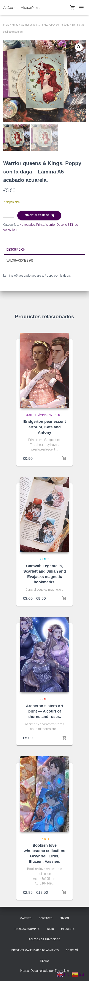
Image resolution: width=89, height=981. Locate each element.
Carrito (26, 918)
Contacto (45, 918)
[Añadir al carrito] (64, 458)
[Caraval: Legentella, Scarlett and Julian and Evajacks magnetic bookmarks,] (44, 514)
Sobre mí (72, 950)
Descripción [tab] (15, 249)
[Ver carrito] (72, 8)
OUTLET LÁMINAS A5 (39, 415)
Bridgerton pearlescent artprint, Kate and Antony (44, 426)
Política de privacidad (44, 939)
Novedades (27, 224)
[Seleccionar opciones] (64, 598)
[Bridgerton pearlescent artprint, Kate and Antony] (44, 370)
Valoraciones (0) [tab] (19, 260)
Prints (15, 24)
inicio (50, 928)
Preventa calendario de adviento (35, 950)
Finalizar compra (27, 928)
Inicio (6, 24)
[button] (79, 47)
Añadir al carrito (36, 215)
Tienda (44, 960)
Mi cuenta (68, 928)
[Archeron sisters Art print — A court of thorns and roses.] (44, 654)
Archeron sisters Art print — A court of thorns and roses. (44, 711)
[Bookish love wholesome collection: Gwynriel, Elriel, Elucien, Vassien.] (44, 794)
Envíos (64, 918)
